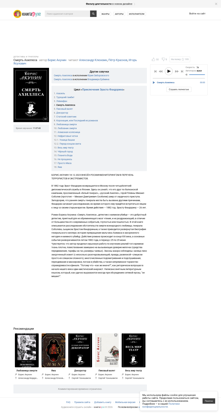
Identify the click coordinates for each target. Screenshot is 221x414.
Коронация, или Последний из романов (77, 120)
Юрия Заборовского (98, 75)
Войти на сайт (197, 13)
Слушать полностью (179, 89)
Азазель (60, 93)
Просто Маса (65, 163)
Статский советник (66, 116)
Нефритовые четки (68, 136)
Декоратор (62, 112)
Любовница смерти (66, 124)
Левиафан (61, 101)
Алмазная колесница (69, 132)
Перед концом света (70, 143)
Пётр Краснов (117, 60)
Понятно (209, 401)
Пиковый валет (64, 109)
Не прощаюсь (65, 159)
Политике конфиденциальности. (161, 405)
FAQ (68, 402)
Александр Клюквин (93, 60)
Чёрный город (65, 151)
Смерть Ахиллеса (63, 75)
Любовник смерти (67, 128)
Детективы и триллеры (26, 57)
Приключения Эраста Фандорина (102, 89)
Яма (60, 167)
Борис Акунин (57, 60)
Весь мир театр (66, 147)
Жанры (105, 14)
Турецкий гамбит (65, 97)
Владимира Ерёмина (98, 79)
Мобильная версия (125, 402)
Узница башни (67, 140)
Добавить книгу (102, 402)
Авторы (119, 14)
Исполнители (136, 14)
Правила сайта (82, 402)
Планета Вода (65, 155)
